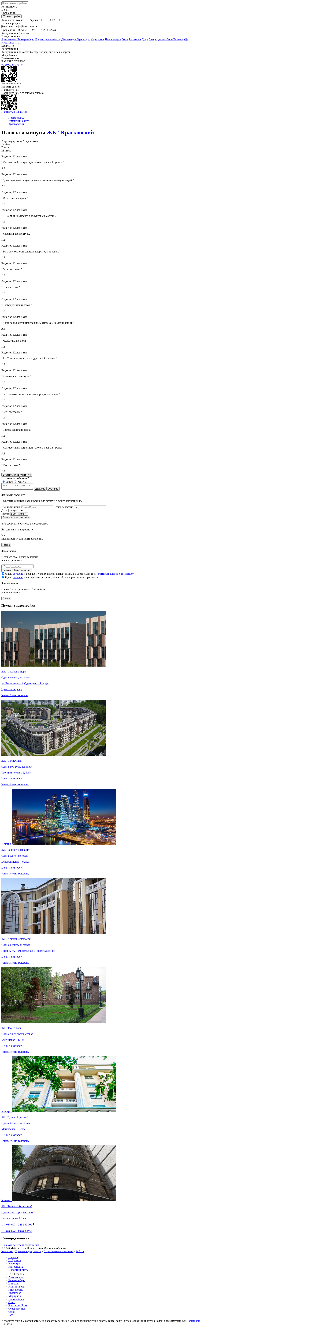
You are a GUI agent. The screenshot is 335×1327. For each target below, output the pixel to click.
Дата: (4, 510)
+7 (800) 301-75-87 (12, 64)
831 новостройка (11, 16)
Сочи (169, 39)
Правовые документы (28, 1251)
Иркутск (40, 39)
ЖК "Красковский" (72, 132)
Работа (80, 1251)
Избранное (8, 42)
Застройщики (16, 1266)
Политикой (193, 1320)
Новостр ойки (16, 1263)
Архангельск (9, 39)
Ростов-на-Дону (138, 39)
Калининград (54, 39)
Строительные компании (58, 1251)
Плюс (9, 481)
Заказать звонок (10, 86)
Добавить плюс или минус (17, 474)
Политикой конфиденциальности (115, 573)
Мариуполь (97, 39)
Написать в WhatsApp (14, 111)
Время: (5, 513)
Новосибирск (113, 39)
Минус (21, 481)
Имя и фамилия (10, 506)
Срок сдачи (8, 29)
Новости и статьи (18, 1269)
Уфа (186, 39)
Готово (6, 545)
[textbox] (14, 3)
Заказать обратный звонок (17, 570)
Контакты (7, 1251)
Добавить (40, 488)
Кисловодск (69, 39)
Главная (13, 1257)
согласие (18, 573)
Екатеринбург (25, 39)
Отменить (53, 488)
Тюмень (178, 39)
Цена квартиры (10, 23)
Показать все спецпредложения (20, 1244)
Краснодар (83, 39)
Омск (125, 39)
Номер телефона (63, 506)
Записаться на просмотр (16, 517)
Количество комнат (12, 20)
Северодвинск (157, 39)
